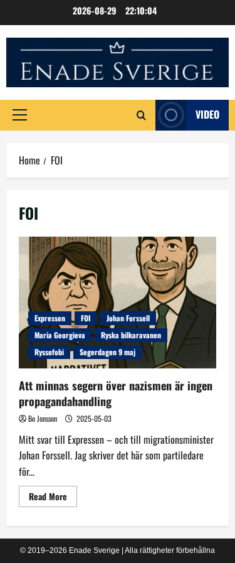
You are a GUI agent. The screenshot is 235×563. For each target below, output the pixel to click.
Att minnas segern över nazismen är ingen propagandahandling (117, 302)
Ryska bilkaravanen (131, 335)
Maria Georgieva (59, 335)
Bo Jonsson (42, 418)
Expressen (49, 318)
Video (207, 114)
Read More (53, 498)
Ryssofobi (49, 351)
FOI (86, 318)
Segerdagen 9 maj (107, 351)
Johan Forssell (128, 318)
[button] (19, 115)
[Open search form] (141, 115)
